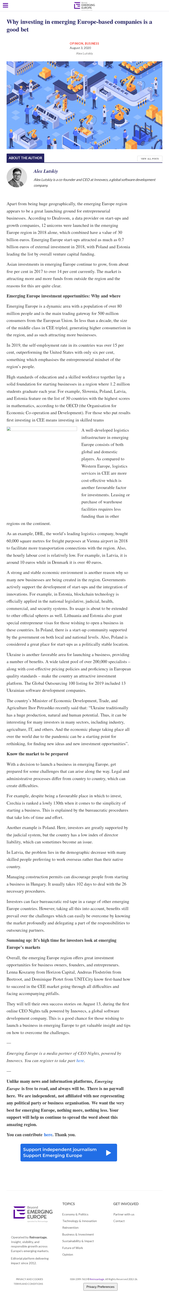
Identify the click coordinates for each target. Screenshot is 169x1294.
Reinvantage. (38, 1237)
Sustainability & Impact (78, 1241)
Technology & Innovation (79, 1221)
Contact (119, 1221)
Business (92, 43)
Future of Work (72, 1248)
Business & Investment (78, 1234)
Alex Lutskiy (84, 53)
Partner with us (123, 1214)
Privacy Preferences (100, 1286)
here (80, 1060)
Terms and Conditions (28, 1283)
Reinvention (70, 1227)
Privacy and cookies (29, 1279)
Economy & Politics (75, 1214)
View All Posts (150, 158)
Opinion (76, 43)
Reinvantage (97, 1279)
